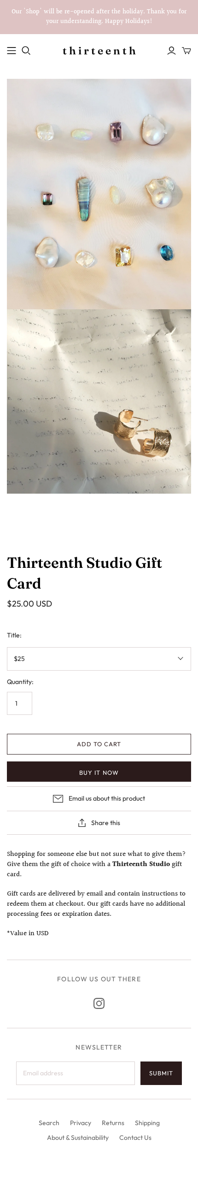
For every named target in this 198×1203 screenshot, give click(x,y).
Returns (113, 1123)
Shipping (147, 1123)
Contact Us (135, 1137)
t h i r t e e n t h (99, 50)
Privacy (80, 1123)
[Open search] (26, 50)
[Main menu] (11, 50)
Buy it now (98, 772)
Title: (14, 635)
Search (49, 1123)
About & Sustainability (78, 1137)
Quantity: (20, 682)
